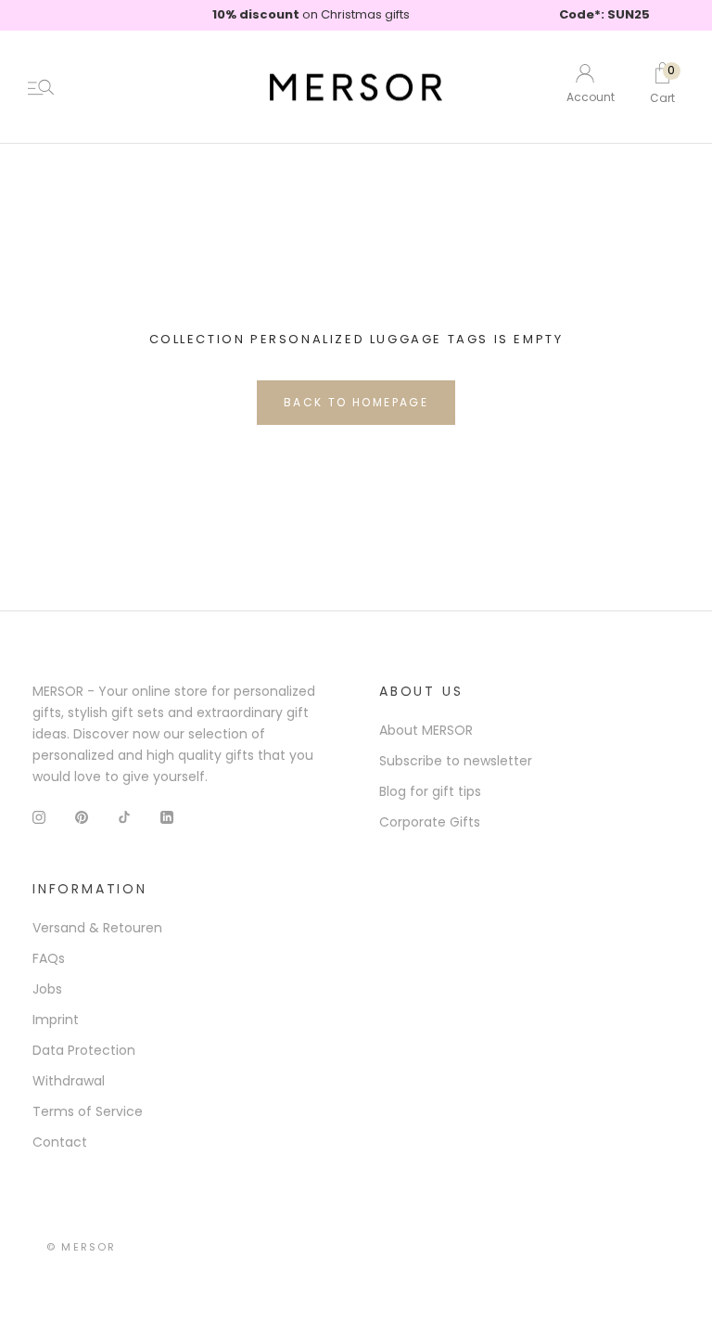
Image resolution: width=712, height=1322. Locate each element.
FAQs (48, 958)
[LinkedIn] (166, 817)
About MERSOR (426, 730)
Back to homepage (356, 402)
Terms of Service (87, 1111)
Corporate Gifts (429, 822)
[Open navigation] (41, 87)
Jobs (47, 989)
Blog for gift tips (430, 791)
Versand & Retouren (97, 927)
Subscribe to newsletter (455, 760)
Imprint (55, 1019)
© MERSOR (81, 1246)
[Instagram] (38, 817)
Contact (59, 1142)
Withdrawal (68, 1081)
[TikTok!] (124, 817)
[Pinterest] (81, 817)
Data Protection (83, 1050)
